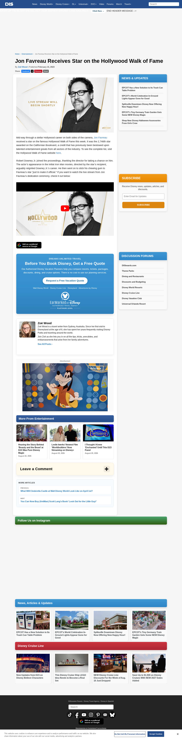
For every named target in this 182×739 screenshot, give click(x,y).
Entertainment (27, 54)
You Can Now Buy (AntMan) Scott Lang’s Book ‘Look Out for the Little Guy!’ (59, 500)
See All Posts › (45, 344)
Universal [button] (83, 4)
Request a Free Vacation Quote (65, 280)
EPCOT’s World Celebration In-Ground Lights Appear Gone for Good (71, 635)
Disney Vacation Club (132, 298)
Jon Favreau (100, 137)
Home (17, 54)
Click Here (97, 11)
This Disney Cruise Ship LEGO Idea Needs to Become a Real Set (70, 678)
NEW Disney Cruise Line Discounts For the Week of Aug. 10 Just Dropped (110, 678)
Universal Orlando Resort (134, 304)
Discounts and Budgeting (134, 282)
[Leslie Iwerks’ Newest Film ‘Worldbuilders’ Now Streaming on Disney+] (65, 433)
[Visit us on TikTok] (70, 715)
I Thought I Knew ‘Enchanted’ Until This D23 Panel (98, 447)
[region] (91, 734)
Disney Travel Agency (91, 701)
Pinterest (38, 71)
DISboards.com (129, 265)
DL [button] (73, 4)
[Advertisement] (143, 232)
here (58, 153)
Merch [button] (119, 4)
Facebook (25, 71)
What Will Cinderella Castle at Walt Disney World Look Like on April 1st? (57, 489)
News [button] (34, 4)
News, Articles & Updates (35, 603)
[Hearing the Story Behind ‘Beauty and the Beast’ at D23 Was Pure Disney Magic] (31, 433)
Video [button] (101, 4)
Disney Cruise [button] (62, 4)
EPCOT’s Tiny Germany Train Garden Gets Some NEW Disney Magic (148, 635)
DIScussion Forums (75, 701)
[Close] (178, 734)
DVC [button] (93, 4)
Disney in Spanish (107, 701)
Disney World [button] (46, 4)
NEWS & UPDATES (135, 78)
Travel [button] (127, 4)
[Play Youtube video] (65, 208)
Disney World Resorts (132, 287)
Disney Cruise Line (130, 293)
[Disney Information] (9, 4)
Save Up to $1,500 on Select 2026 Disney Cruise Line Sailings (44, 10)
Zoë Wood (22, 67)
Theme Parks (128, 271)
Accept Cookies (155, 734)
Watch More (95, 368)
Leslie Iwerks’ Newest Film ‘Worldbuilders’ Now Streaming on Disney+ (65, 447)
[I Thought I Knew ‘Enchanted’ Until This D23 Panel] (98, 433)
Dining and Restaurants (133, 276)
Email (46, 71)
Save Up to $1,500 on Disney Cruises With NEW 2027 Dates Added (147, 678)
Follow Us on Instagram (34, 520)
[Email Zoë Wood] (40, 349)
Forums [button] (110, 4)
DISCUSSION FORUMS (137, 256)
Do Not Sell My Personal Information (129, 734)
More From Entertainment (36, 418)
